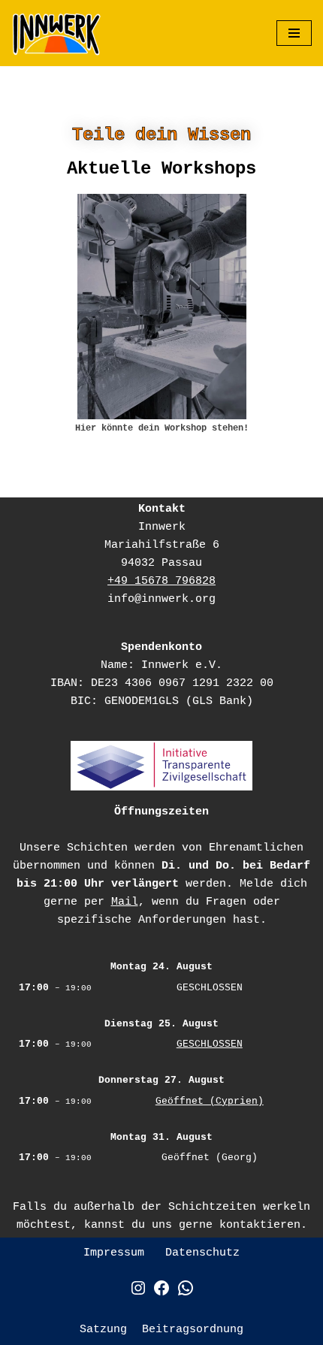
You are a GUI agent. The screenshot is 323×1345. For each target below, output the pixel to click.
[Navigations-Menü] (294, 33)
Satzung (103, 1329)
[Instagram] (138, 1294)
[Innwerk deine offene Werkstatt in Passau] (56, 33)
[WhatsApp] (186, 1294)
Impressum (113, 1253)
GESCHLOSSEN (210, 987)
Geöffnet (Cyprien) (209, 1101)
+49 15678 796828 (161, 581)
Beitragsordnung (192, 1329)
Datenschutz (202, 1253)
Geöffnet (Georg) (210, 1157)
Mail (124, 902)
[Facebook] (161, 1294)
